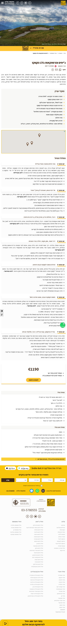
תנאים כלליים (62, 534)
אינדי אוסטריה (61, 575)
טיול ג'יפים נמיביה (39, 562)
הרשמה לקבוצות (61, 541)
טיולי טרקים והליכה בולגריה (36, 584)
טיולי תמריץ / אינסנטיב (59, 548)
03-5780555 (9, 4)
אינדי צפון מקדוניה (60, 589)
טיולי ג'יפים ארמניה (38, 534)
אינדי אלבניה (62, 580)
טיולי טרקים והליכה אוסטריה (36, 575)
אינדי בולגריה (62, 584)
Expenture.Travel (60, 612)
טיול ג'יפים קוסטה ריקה (37, 557)
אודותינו (63, 525)
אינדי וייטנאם (62, 577)
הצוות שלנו (62, 530)
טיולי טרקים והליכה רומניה (37, 593)
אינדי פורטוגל (62, 603)
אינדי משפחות (53, 53)
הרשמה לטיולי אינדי (60, 543)
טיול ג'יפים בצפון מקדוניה (37, 566)
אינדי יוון (63, 596)
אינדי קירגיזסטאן (61, 593)
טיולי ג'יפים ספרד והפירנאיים (36, 550)
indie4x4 (62, 609)
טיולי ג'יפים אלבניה (38, 532)
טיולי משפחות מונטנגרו (15, 534)
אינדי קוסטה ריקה (61, 587)
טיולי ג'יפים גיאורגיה (38, 539)
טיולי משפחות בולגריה (16, 525)
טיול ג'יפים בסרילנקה (38, 564)
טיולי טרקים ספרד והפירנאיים (36, 591)
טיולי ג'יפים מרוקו (39, 548)
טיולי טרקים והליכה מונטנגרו (36, 589)
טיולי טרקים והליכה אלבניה (36, 582)
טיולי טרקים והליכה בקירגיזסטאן (35, 596)
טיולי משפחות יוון (17, 530)
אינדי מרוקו (62, 605)
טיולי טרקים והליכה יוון (38, 587)
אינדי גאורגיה (62, 591)
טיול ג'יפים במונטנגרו (38, 546)
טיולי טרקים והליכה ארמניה (36, 580)
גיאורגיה (60, 53)
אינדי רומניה (62, 607)
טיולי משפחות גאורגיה (16, 527)
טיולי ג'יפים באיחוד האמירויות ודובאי (34, 527)
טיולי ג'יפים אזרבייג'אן (38, 525)
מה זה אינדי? (38, 48)
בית (65, 53)
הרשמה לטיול (61, 539)
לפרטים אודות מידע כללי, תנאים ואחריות (51, 459)
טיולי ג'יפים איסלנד (38, 530)
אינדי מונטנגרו (61, 598)
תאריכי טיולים (61, 537)
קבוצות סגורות (61, 546)
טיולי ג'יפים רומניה (39, 559)
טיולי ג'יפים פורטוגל (38, 553)
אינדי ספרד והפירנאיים (59, 600)
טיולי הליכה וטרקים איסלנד (36, 577)
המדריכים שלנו (61, 532)
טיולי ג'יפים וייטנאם (38, 541)
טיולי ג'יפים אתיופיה (38, 537)
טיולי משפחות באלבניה (15, 532)
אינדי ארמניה (62, 582)
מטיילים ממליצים (61, 527)
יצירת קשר (62, 550)
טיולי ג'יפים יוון (40, 543)
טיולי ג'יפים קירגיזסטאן (37, 555)
